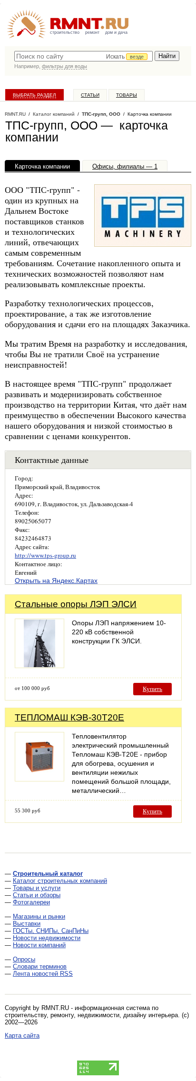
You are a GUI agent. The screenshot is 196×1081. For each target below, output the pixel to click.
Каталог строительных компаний (60, 880)
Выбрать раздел (34, 95)
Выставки (26, 923)
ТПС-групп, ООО (101, 114)
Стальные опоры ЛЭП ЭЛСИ (76, 604)
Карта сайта (22, 1035)
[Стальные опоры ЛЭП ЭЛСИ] (39, 665)
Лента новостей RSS (43, 973)
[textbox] (83, 56)
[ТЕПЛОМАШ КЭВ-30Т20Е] (39, 778)
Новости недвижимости (46, 937)
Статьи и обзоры (36, 895)
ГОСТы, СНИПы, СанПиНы (50, 930)
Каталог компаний (54, 114)
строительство (64, 32)
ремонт (92, 32)
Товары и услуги (36, 887)
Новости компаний (39, 945)
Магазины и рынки (39, 916)
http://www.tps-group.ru (45, 555)
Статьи (90, 95)
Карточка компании (42, 166)
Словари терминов (40, 966)
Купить (152, 688)
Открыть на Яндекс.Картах (56, 580)
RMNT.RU (15, 114)
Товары (126, 95)
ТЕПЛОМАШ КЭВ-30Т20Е (69, 717)
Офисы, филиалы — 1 (124, 166)
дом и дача (116, 32)
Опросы (24, 959)
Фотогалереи (31, 902)
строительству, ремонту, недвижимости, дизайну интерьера (91, 1015)
